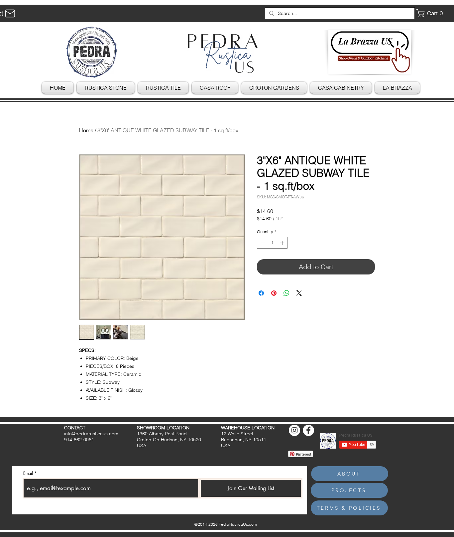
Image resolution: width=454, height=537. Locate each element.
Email (28, 473)
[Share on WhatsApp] (286, 293)
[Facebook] (308, 430)
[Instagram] (294, 430)
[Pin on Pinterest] (274, 293)
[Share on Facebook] (261, 293)
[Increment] (283, 243)
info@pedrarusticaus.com (91, 434)
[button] (432, 13)
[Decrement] (262, 243)
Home (86, 130)
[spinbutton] (272, 243)
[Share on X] (299, 293)
